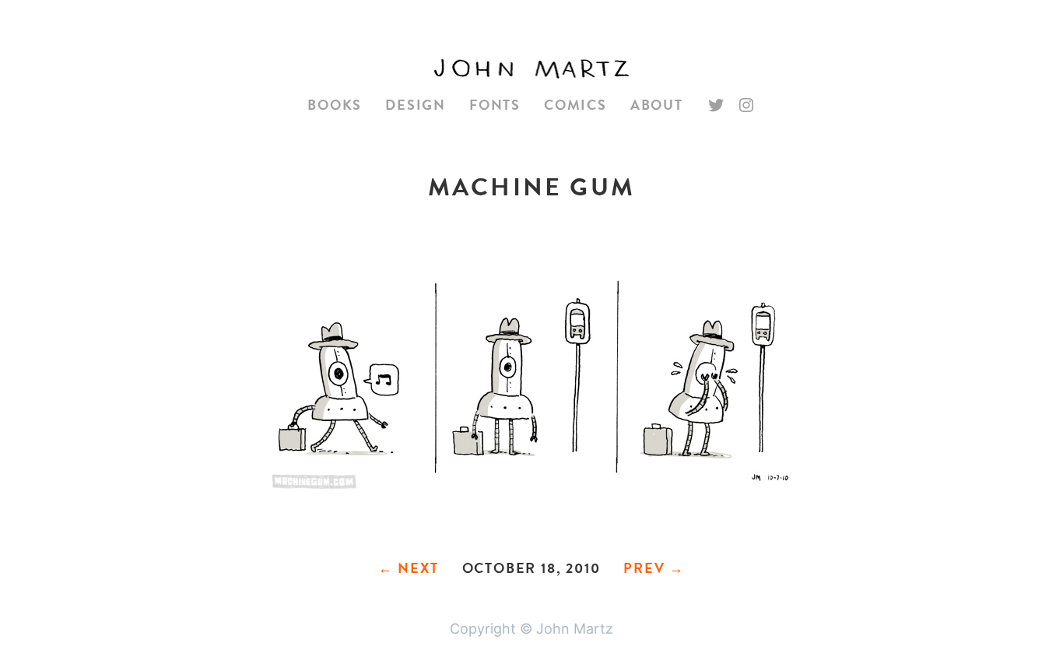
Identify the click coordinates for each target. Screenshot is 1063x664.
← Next (408, 567)
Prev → (654, 567)
